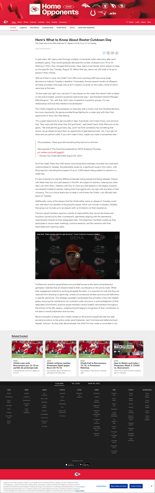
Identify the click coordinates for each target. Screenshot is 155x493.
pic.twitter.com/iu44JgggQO (50, 152)
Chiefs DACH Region (147, 395)
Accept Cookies (136, 486)
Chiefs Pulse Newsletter (27, 410)
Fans (62, 407)
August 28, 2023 (74, 155)
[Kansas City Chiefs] (77, 474)
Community (44, 417)
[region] (77, 486)
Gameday (62, 393)
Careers (96, 397)
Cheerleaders (44, 414)
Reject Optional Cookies (119, 486)
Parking (131, 407)
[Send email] (112, 54)
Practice (62, 400)
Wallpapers (114, 409)
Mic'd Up (44, 410)
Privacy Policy (79, 491)
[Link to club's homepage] (5, 21)
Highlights (44, 402)
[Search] (127, 21)
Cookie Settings (101, 486)
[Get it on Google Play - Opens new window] (84, 465)
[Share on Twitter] (108, 54)
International (26, 400)
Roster (9, 393)
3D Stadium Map (114, 421)
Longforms (26, 397)
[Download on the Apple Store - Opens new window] (70, 465)
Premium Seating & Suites (131, 417)
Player (62, 397)
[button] (77, 255)
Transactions (8, 397)
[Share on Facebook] (104, 54)
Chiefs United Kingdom (147, 417)
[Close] (151, 486)
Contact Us (96, 393)
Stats (8, 409)
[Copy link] (116, 53)
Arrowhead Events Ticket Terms (96, 428)
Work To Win (44, 398)
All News (26, 393)
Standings (9, 405)
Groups (131, 404)
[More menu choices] (69, 22)
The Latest (44, 426)
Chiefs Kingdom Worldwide (114, 414)
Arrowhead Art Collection (97, 421)
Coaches (8, 412)
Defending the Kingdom (79, 395)
